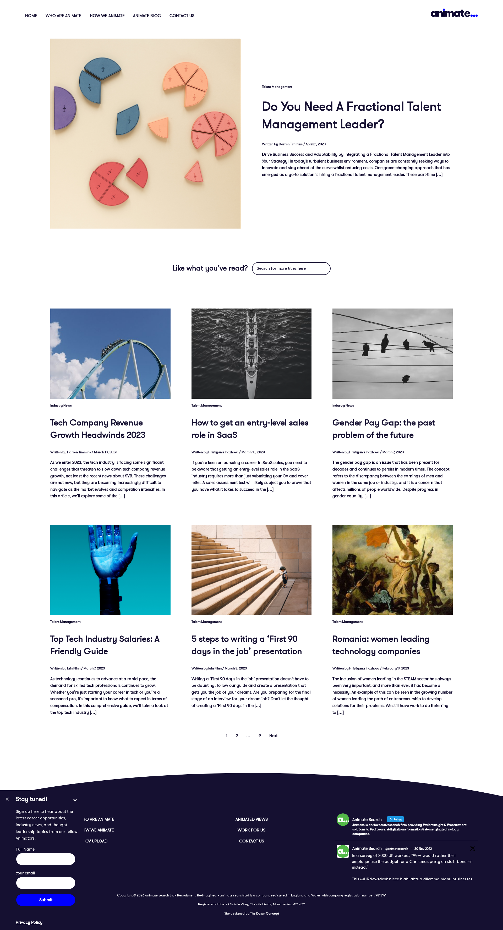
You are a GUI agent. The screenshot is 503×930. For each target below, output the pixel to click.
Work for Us (251, 830)
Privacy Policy (29, 922)
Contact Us (182, 16)
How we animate (96, 830)
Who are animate (96, 819)
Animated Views (252, 819)
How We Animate (107, 16)
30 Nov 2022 (423, 849)
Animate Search (367, 848)
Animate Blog (147, 16)
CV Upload (96, 841)
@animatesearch (396, 849)
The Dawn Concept (264, 913)
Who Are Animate (63, 16)
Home (31, 16)
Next (273, 736)
